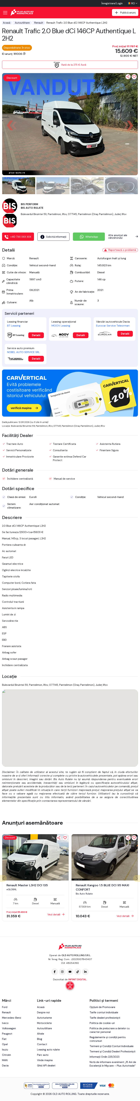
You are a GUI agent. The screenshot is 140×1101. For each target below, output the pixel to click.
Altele (40, 1033)
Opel (5, 1044)
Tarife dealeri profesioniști (105, 1017)
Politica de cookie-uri (102, 1023)
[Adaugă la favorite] (65, 837)
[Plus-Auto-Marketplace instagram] (62, 971)
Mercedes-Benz (11, 1017)
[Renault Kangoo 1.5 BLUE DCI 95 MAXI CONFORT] (105, 857)
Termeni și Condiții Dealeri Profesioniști (112, 1051)
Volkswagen (9, 1028)
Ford (4, 1007)
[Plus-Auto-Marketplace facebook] (54, 971)
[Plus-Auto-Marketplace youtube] (70, 971)
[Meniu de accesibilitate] (70, 985)
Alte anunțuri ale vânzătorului (117, 237)
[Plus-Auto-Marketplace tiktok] (77, 971)
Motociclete (44, 1023)
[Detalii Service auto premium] (15, 359)
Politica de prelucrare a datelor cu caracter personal (110, 1030)
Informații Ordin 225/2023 (105, 1057)
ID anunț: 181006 (12, 54)
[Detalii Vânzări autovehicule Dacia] (104, 333)
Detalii (36, 335)
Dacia (5, 1065)
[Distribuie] (128, 76)
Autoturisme (44, 1017)
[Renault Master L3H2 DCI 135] (35, 857)
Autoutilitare (22, 22)
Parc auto (42, 1055)
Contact (42, 1044)
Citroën (6, 1055)
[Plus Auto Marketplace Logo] (22, 12)
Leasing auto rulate (48, 1049)
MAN (5, 1060)
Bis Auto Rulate (84, 893)
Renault (38, 22)
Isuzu (5, 1049)
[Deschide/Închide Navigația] (5, 12)
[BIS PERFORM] (9, 206)
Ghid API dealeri (46, 1065)
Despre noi (43, 1012)
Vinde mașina (45, 1060)
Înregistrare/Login (112, 3)
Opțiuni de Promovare (102, 1007)
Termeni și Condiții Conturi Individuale (112, 1046)
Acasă (6, 22)
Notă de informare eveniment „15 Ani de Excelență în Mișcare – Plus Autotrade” (113, 1063)
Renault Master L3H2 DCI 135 (27, 885)
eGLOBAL (11, 889)
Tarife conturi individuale (104, 1012)
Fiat (4, 1039)
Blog (39, 1039)
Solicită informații (56, 237)
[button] (130, 125)
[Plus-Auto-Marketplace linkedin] (85, 971)
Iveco (5, 1023)
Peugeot (7, 1033)
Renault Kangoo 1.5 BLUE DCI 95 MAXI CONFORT (102, 887)
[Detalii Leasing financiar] (15, 335)
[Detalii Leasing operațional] (60, 335)
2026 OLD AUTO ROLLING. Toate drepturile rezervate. (78, 1094)
